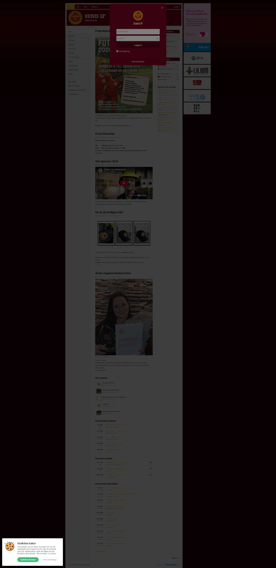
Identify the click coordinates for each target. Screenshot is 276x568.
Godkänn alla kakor (28, 560)
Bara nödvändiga (50, 560)
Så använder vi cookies (46, 553)
